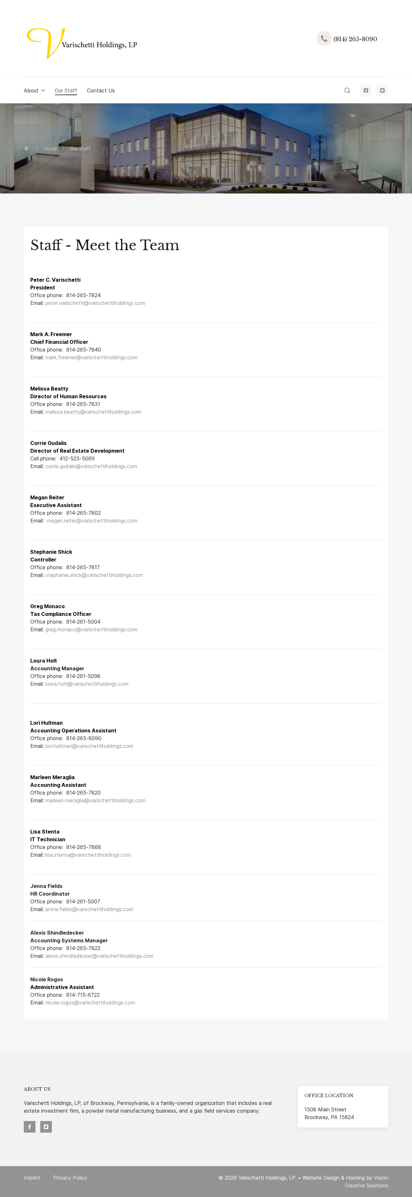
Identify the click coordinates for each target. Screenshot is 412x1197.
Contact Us (101, 90)
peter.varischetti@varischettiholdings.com (95, 303)
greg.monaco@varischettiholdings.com (91, 629)
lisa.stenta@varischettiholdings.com (88, 855)
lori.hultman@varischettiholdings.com (89, 746)
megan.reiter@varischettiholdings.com (92, 520)
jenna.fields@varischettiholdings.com (89, 909)
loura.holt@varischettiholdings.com (86, 684)
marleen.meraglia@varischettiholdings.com (95, 800)
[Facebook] (366, 90)
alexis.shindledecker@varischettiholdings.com (99, 956)
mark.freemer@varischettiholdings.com (91, 357)
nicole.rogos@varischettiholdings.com (90, 1002)
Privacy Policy (70, 1177)
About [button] (31, 90)
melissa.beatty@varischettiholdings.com (93, 412)
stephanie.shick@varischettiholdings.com (94, 575)
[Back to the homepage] (80, 38)
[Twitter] (382, 90)
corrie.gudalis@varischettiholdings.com (91, 466)
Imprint (32, 1177)
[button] (347, 90)
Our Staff (66, 90)
